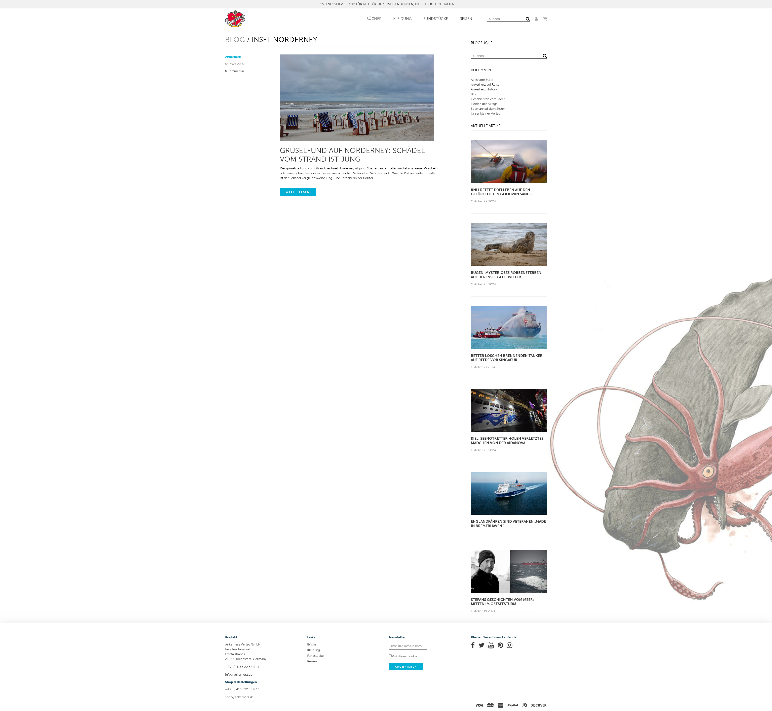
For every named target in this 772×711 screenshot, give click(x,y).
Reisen (466, 18)
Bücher (374, 18)
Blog (235, 39)
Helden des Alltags (484, 104)
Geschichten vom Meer (488, 99)
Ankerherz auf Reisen (486, 84)
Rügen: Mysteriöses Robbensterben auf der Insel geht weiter (506, 275)
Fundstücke (436, 18)
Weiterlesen (298, 192)
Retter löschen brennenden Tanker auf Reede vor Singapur (506, 358)
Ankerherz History (484, 89)
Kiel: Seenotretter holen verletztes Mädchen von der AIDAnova (507, 440)
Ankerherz (233, 57)
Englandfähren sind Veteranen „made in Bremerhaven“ (508, 523)
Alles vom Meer (482, 80)
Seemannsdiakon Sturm (488, 109)
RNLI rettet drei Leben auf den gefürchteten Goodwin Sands (501, 192)
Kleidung (402, 18)
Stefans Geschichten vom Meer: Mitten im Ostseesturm (502, 602)
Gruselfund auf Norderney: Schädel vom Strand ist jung (352, 154)
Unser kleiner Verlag (485, 113)
